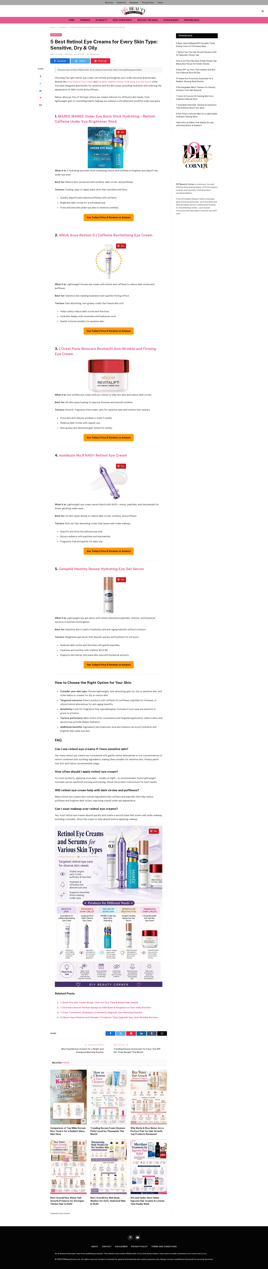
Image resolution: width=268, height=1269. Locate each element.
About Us (109, 3)
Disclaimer (134, 3)
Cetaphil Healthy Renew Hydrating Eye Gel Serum (124, 81)
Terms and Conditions (164, 1247)
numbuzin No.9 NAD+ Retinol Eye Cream (93, 455)
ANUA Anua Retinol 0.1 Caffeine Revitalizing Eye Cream (105, 235)
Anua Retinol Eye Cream (80, 81)
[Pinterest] (40, 98)
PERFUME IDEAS (191, 20)
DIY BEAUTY (101, 20)
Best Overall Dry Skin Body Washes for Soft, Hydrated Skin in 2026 (107, 1200)
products (56, 35)
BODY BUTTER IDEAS (147, 20)
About (94, 1247)
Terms (160, 3)
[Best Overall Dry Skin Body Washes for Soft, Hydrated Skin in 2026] (108, 1166)
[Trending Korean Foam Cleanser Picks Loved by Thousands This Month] (108, 1097)
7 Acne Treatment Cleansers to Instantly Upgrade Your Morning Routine (101, 1012)
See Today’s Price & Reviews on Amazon (109, 217)
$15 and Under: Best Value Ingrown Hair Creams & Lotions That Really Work (147, 1200)
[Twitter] (40, 83)
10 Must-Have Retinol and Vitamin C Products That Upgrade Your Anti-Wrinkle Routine (109, 1017)
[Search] (262, 11)
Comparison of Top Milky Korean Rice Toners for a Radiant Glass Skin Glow (68, 1131)
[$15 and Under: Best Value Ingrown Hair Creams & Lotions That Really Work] (149, 1166)
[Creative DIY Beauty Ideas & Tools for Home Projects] (134, 11)
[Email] (40, 105)
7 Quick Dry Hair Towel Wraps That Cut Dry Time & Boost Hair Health (99, 1002)
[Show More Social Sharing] (114, 61)
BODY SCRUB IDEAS (122, 20)
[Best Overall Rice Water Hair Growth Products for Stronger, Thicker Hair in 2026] (68, 1166)
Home (71, 20)
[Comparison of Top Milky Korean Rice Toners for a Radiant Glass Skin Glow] (68, 1097)
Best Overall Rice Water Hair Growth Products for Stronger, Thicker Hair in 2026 (67, 1200)
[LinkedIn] (40, 90)
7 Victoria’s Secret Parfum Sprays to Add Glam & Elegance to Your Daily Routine (105, 1007)
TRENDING (85, 20)
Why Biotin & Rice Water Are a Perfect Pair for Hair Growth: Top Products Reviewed (147, 1131)
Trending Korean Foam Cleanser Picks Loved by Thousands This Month (107, 1131)
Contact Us (121, 3)
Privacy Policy (148, 3)
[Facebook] (40, 76)
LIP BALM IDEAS (171, 20)
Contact (107, 1247)
